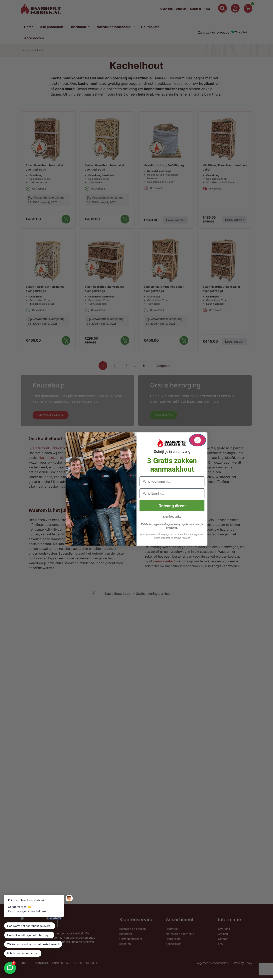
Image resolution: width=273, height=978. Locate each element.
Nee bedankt (172, 516)
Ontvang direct (172, 505)
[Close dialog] (197, 440)
